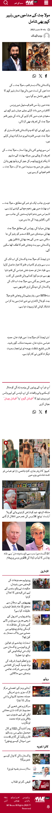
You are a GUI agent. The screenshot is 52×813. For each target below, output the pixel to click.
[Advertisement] (26, 188)
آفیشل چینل (10, 398)
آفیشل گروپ (27, 398)
